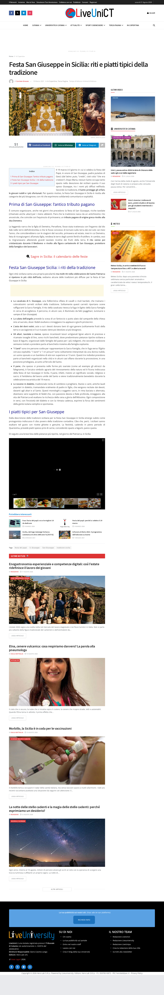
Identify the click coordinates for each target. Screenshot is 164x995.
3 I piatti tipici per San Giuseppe (24, 183)
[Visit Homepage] (89, 13)
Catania (35, 25)
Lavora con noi (69, 948)
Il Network (13, 2)
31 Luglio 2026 (128, 176)
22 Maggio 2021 (29, 538)
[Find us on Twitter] (17, 13)
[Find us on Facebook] (11, 13)
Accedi (152, 13)
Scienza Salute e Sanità (20, 739)
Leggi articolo (18, 636)
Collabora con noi (65, 2)
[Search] (154, 25)
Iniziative (21, 2)
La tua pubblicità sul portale (75, 940)
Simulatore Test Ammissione (47, 2)
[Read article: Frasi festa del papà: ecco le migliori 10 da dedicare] (14, 523)
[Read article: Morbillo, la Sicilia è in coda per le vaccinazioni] (57, 760)
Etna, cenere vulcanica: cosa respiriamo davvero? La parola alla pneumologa (52, 648)
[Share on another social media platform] (102, 145)
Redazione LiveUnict (121, 937)
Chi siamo (67, 937)
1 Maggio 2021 (79, 538)
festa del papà (21, 548)
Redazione (15, 572)
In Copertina (133, 25)
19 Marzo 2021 (38, 81)
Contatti (85, 2)
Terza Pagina (115, 25)
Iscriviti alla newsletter (122, 952)
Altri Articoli (57, 889)
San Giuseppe (48, 548)
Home (25, 25)
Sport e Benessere (94, 25)
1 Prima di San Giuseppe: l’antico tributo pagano (31, 176)
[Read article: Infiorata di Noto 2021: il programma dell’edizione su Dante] (64, 535)
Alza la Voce (30, 2)
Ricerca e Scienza (18, 821)
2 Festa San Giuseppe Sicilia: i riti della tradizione (31, 180)
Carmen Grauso (22, 81)
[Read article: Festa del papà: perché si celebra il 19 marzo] (64, 523)
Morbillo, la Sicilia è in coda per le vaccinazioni (40, 728)
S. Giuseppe (35, 548)
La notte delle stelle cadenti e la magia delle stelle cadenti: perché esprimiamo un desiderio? (54, 809)
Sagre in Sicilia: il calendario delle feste (59, 256)
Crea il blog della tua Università (76, 952)
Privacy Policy (136, 973)
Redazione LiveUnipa (122, 944)
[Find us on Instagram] (29, 13)
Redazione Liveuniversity (123, 940)
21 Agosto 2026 (129, 272)
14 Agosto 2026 (32, 654)
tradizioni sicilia (63, 548)
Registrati (93, 2)
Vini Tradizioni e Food (20, 578)
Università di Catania (54, 25)
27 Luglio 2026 (135, 212)
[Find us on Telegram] (23, 13)
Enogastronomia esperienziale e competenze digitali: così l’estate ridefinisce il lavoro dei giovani (54, 566)
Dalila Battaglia (17, 654)
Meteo (115, 233)
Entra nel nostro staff (72, 944)
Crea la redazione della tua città (126, 948)
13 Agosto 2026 (32, 732)
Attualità (75, 25)
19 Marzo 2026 (29, 526)
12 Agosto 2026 (27, 814)
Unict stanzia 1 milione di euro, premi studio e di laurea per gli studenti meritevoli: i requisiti (141, 204)
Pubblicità (76, 2)
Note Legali (16, 959)
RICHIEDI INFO (84, 920)
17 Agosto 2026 (27, 572)
